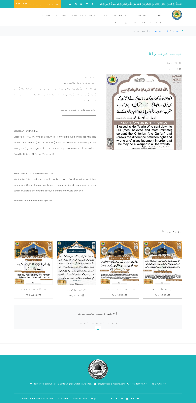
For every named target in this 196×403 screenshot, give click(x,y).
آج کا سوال (82, 323)
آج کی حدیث (113, 323)
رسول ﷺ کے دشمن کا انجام (33, 289)
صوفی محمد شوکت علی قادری (116, 15)
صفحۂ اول (158, 15)
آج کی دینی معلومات (153, 22)
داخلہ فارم (130, 22)
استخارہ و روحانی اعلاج (85, 15)
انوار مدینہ (142, 15)
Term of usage (89, 398)
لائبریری (46, 15)
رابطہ (117, 22)
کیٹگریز (62, 15)
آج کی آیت (173, 69)
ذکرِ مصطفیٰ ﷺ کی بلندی (162, 289)
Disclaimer (77, 398)
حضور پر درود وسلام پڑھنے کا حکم (119, 289)
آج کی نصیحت (98, 323)
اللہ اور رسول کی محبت (76, 289)
